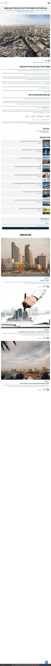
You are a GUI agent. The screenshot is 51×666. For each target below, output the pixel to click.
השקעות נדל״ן (47, 116)
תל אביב (27, 116)
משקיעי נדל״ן (33, 116)
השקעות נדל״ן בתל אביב (40, 116)
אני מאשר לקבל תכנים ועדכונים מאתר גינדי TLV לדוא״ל (42, 225)
